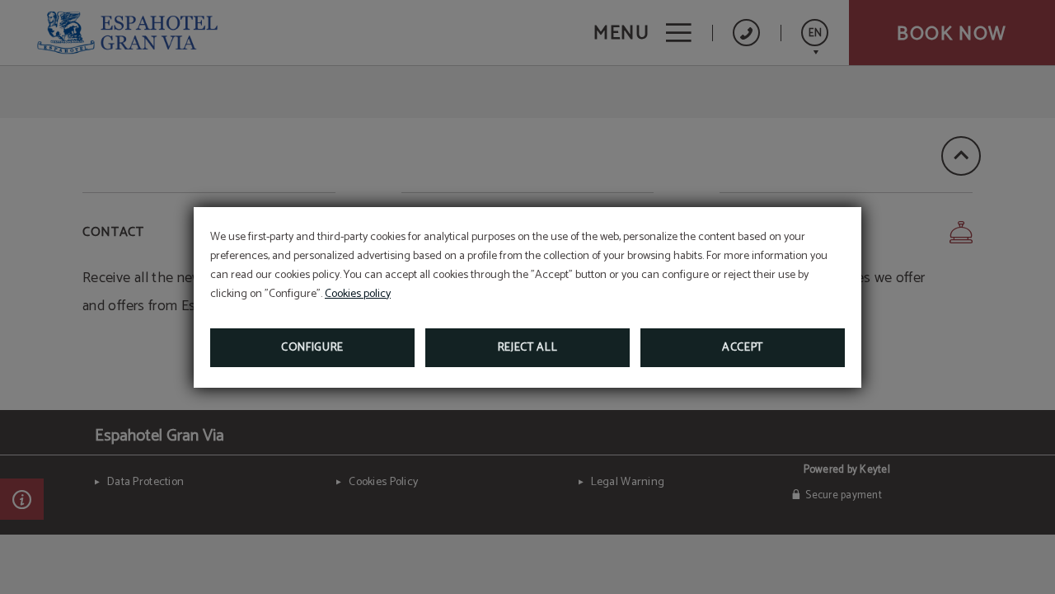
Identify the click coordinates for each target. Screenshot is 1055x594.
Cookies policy (358, 294)
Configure (312, 347)
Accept (742, 347)
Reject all (528, 347)
